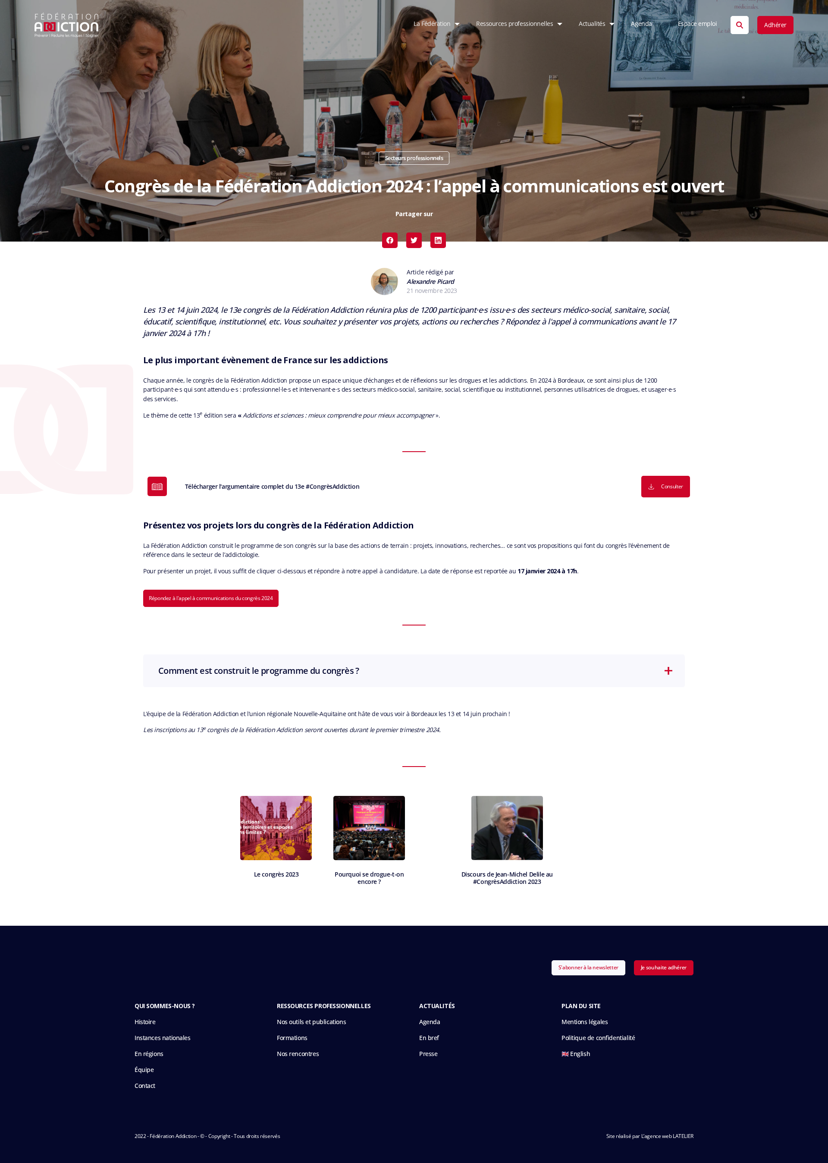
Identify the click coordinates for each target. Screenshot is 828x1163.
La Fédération (432, 24)
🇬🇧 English (575, 1054)
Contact (145, 1085)
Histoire (145, 1022)
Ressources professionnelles (514, 24)
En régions (149, 1054)
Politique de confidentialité (598, 1038)
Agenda (641, 24)
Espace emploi (697, 24)
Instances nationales (163, 1038)
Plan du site (581, 1006)
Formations (292, 1038)
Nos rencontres (298, 1054)
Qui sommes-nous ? (165, 1006)
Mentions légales (584, 1022)
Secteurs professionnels (414, 158)
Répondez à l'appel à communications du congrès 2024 (211, 598)
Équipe (144, 1070)
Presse (428, 1054)
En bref (429, 1038)
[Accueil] (66, 25)
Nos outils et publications (311, 1022)
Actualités (592, 24)
